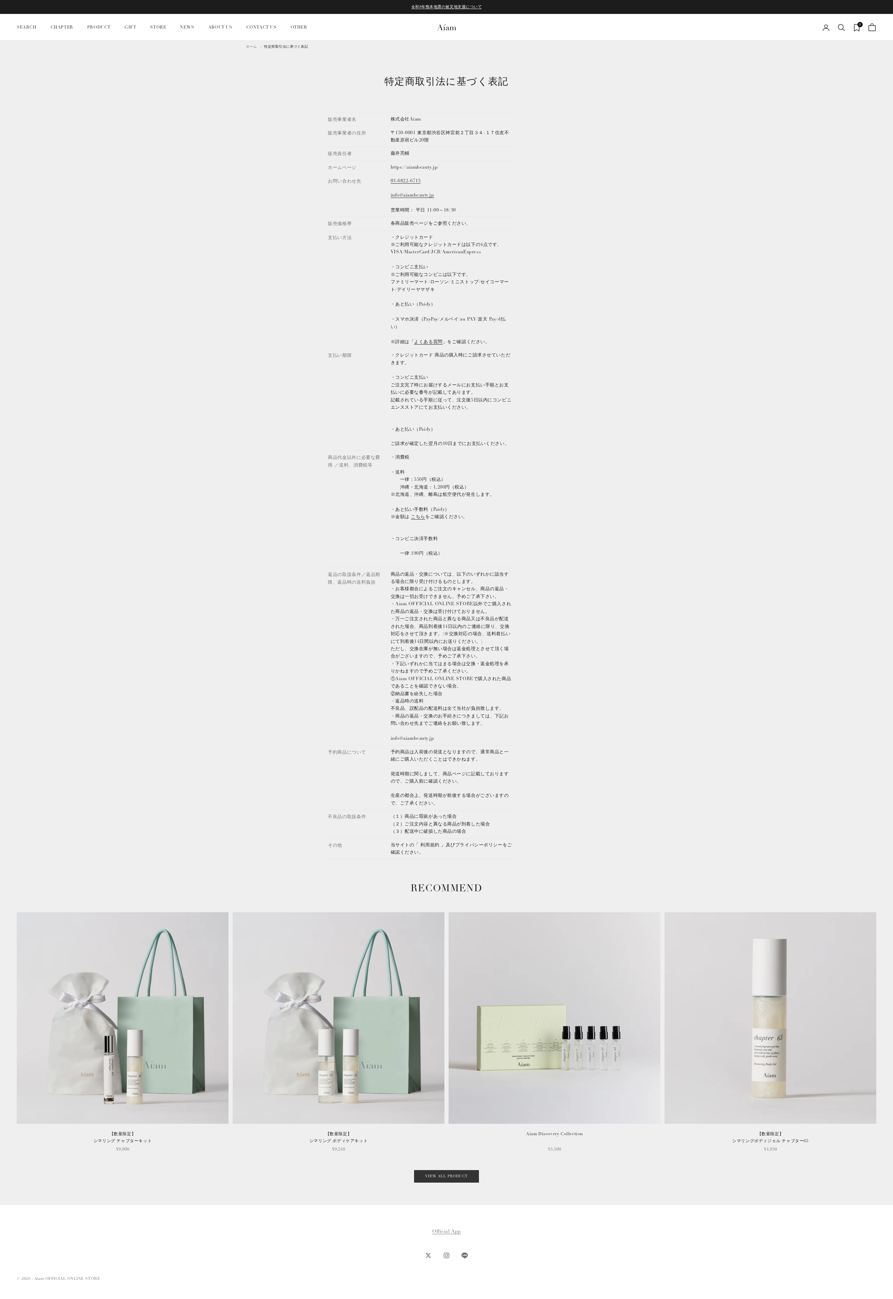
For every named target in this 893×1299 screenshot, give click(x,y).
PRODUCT (99, 27)
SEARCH (27, 27)
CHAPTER (62, 27)
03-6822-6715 (406, 181)
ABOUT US (220, 27)
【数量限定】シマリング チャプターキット (122, 1137)
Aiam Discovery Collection (554, 1134)
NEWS (187, 27)
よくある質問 (428, 342)
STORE (158, 27)
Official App (446, 1231)
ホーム (251, 46)
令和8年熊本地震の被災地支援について (446, 7)
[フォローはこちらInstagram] (446, 1255)
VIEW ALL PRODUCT (446, 1176)
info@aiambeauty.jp (412, 195)
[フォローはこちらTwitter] (428, 1255)
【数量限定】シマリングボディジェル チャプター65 (770, 1137)
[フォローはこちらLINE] (464, 1255)
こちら (418, 517)
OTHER (299, 27)
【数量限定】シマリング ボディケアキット (338, 1137)
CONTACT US (261, 27)
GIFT (130, 27)
